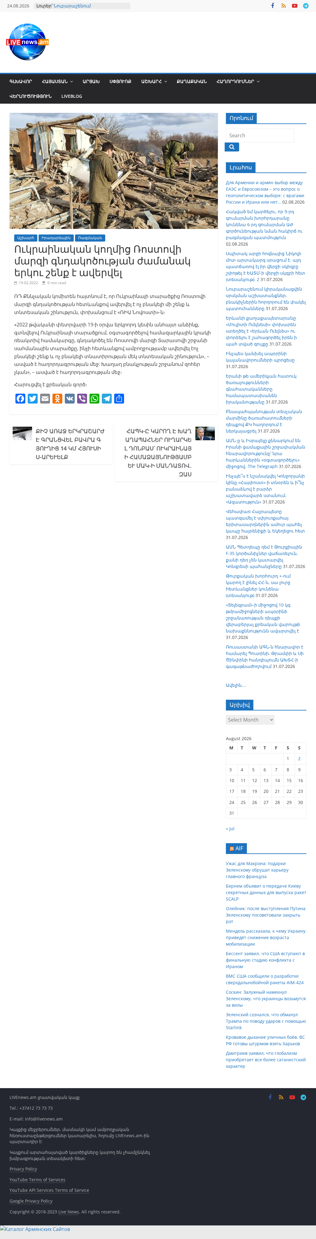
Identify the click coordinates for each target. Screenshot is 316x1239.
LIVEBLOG (71, 96)
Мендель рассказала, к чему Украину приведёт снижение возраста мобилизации (266, 937)
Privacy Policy (23, 1169)
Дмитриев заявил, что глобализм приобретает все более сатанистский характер (266, 1059)
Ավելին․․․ (236, 685)
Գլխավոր (21, 81)
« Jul (230, 828)
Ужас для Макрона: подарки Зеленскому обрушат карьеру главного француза (257, 869)
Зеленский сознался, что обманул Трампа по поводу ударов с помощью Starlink (266, 1021)
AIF (239, 848)
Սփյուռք (120, 81)
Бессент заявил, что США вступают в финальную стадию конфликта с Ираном (265, 960)
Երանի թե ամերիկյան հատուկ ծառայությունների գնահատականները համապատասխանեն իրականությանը (261, 389)
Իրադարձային (56, 237)
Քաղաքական (192, 81)
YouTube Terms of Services (37, 1180)
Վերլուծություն (31, 96)
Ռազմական (90, 237)
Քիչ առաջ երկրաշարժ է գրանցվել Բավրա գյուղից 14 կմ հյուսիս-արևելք (70, 444)
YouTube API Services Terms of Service (49, 1190)
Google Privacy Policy (31, 1201)
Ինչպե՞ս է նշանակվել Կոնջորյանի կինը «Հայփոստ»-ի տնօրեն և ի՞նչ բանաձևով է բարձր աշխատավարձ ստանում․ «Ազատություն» (265, 489)
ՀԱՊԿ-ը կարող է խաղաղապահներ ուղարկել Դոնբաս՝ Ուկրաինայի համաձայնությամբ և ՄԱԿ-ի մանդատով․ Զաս (158, 452)
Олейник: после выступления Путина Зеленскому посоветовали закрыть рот (266, 914)
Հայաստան (55, 81)
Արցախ (91, 81)
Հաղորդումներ (235, 81)
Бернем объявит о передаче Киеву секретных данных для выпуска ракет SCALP (266, 892)
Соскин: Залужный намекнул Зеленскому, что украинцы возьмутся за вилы (266, 998)
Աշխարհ (151, 81)
